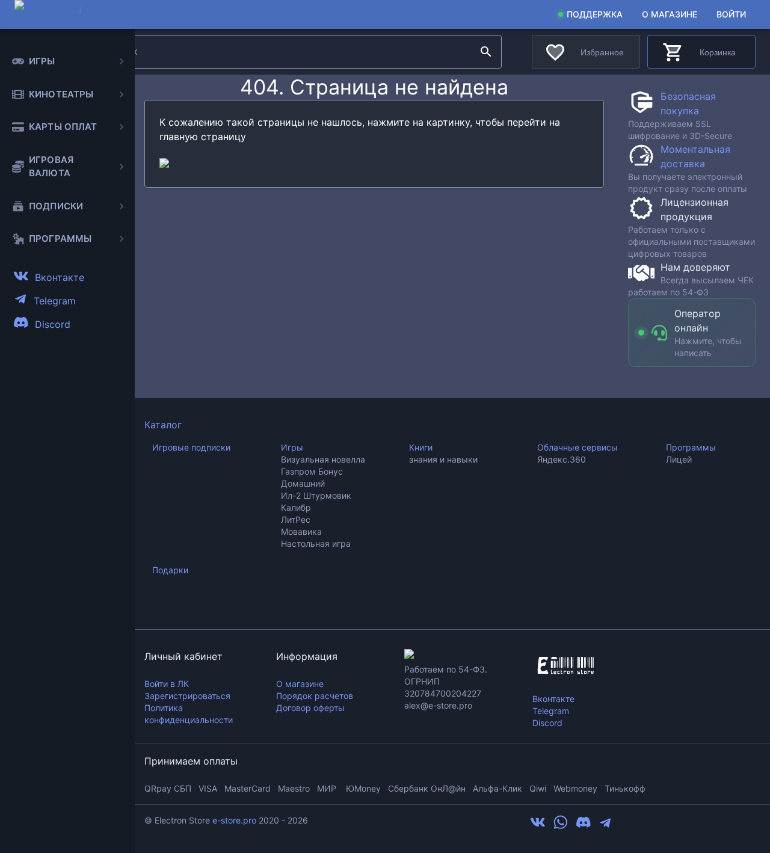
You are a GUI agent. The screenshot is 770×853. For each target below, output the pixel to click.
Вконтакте (553, 699)
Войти (731, 14)
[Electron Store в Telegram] (605, 827)
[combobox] (288, 51)
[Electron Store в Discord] (583, 827)
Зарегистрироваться (187, 696)
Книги (421, 447)
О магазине (669, 14)
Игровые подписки (191, 447)
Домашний (303, 483)
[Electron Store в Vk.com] (538, 827)
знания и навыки (443, 459)
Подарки (170, 570)
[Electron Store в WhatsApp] (560, 827)
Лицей (679, 459)
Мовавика (301, 531)
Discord (547, 723)
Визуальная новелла (323, 459)
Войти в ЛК (166, 684)
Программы (691, 447)
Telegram (550, 711)
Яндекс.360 (561, 459)
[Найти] (486, 52)
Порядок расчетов (314, 696)
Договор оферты (310, 708)
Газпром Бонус (312, 471)
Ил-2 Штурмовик (316, 495)
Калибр (296, 507)
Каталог (163, 425)
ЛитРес (295, 519)
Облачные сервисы (577, 447)
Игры (292, 447)
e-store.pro (234, 820)
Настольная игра (316, 543)
